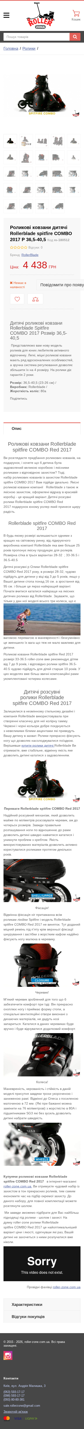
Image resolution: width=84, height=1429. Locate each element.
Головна (11, 48)
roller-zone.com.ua (18, 1186)
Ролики (28, 48)
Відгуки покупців (28, 1316)
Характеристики (27, 1304)
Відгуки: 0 (35, 247)
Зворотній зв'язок (16, 1411)
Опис (16, 428)
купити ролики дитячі (37, 745)
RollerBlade (29, 255)
